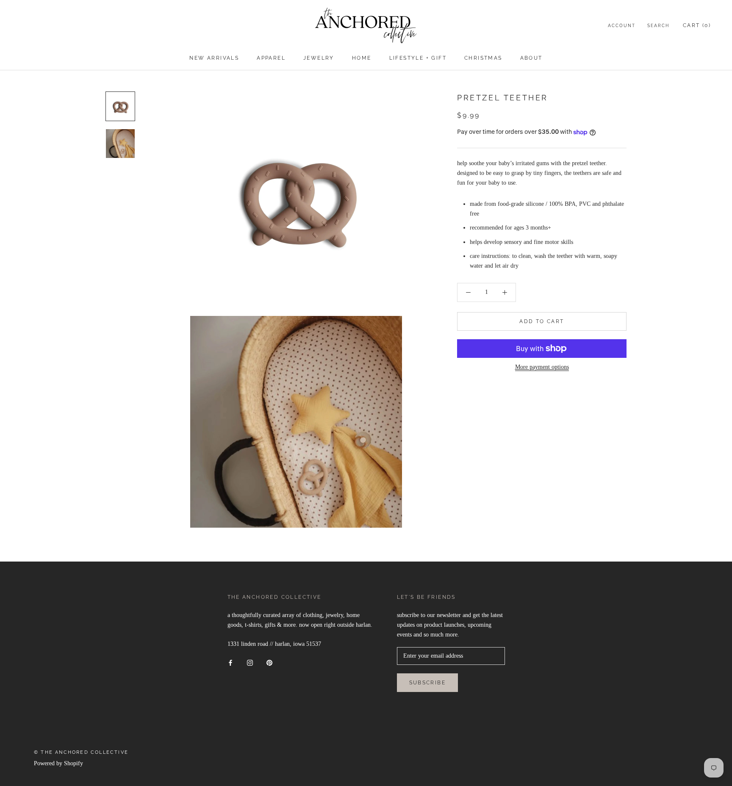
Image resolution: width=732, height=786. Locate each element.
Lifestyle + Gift (417, 58)
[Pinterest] (269, 662)
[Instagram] (250, 662)
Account (621, 25)
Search (658, 25)
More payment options (542, 367)
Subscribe (427, 683)
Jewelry (318, 58)
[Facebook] (230, 662)
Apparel (271, 58)
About (531, 58)
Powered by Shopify (58, 763)
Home (362, 58)
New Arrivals (214, 58)
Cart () (697, 25)
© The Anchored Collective (81, 752)
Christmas (483, 58)
